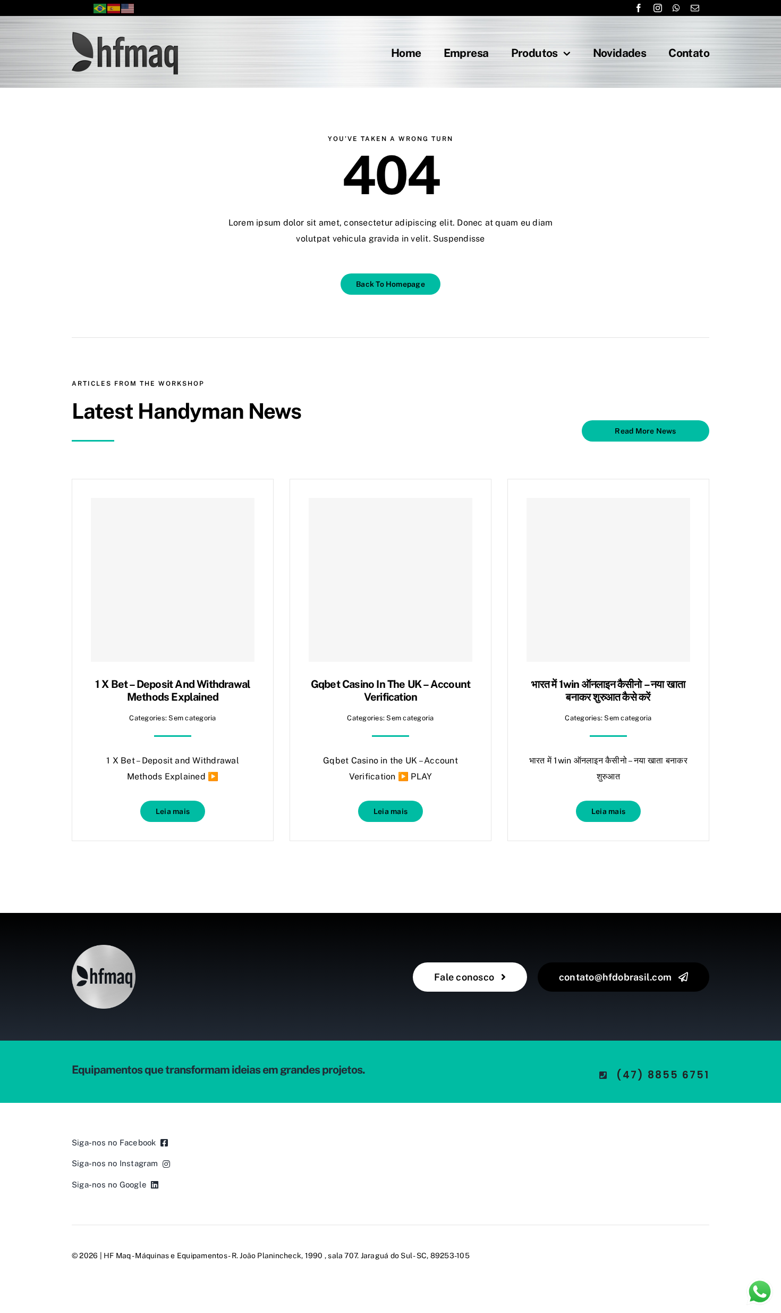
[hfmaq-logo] (103, 949)
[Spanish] (114, 8)
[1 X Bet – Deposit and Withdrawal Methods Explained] (172, 580)
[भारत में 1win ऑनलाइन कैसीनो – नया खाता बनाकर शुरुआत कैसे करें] (608, 580)
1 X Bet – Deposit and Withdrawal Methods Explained (172, 690)
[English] (128, 8)
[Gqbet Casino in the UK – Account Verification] (390, 580)
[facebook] (638, 8)
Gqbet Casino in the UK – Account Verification (390, 690)
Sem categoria (192, 718)
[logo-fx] (125, 36)
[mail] (695, 8)
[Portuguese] (100, 8)
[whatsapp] (676, 8)
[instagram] (657, 8)
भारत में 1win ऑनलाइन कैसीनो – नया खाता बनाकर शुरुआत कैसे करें (608, 690)
